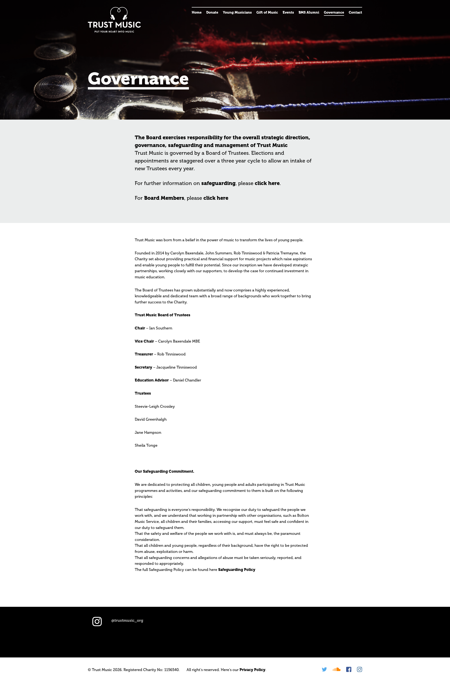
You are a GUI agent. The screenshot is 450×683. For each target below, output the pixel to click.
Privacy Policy (252, 670)
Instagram (359, 669)
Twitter (324, 669)
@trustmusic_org (127, 620)
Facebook (348, 669)
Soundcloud (337, 669)
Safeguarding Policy (236, 569)
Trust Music (114, 20)
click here (267, 183)
